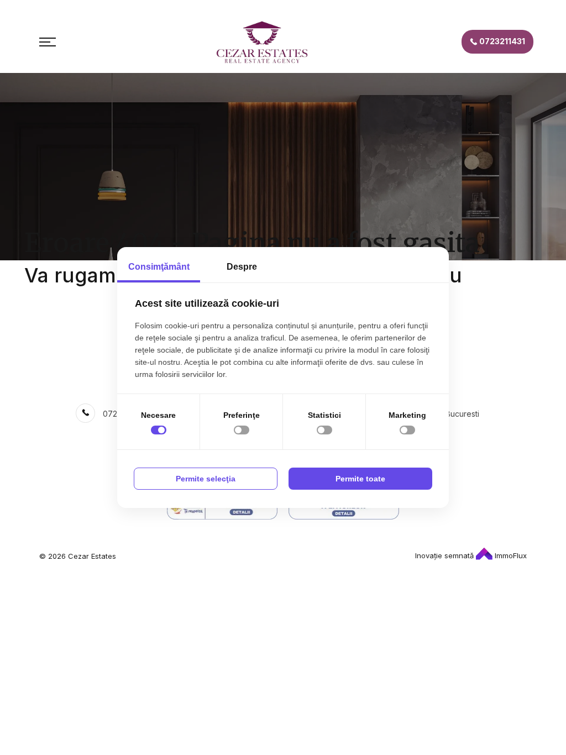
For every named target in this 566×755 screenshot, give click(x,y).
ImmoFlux (509, 555)
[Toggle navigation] (47, 42)
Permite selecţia (205, 478)
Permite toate (360, 478)
